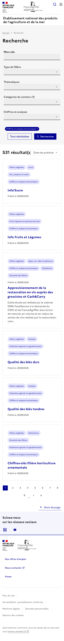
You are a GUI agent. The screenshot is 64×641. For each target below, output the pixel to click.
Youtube (15, 530)
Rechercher (47, 136)
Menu (61, 4)
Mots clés (9, 52)
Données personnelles (36, 608)
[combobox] (32, 72)
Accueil (5, 33)
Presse (8, 576)
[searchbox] (8, 72)
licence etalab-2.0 (17, 631)
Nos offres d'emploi (15, 559)
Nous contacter (13, 568)
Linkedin (5, 530)
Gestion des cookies (13, 615)
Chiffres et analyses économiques (21, 128)
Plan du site (8, 595)
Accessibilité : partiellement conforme (22, 602)
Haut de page (51, 507)
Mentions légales (11, 608)
